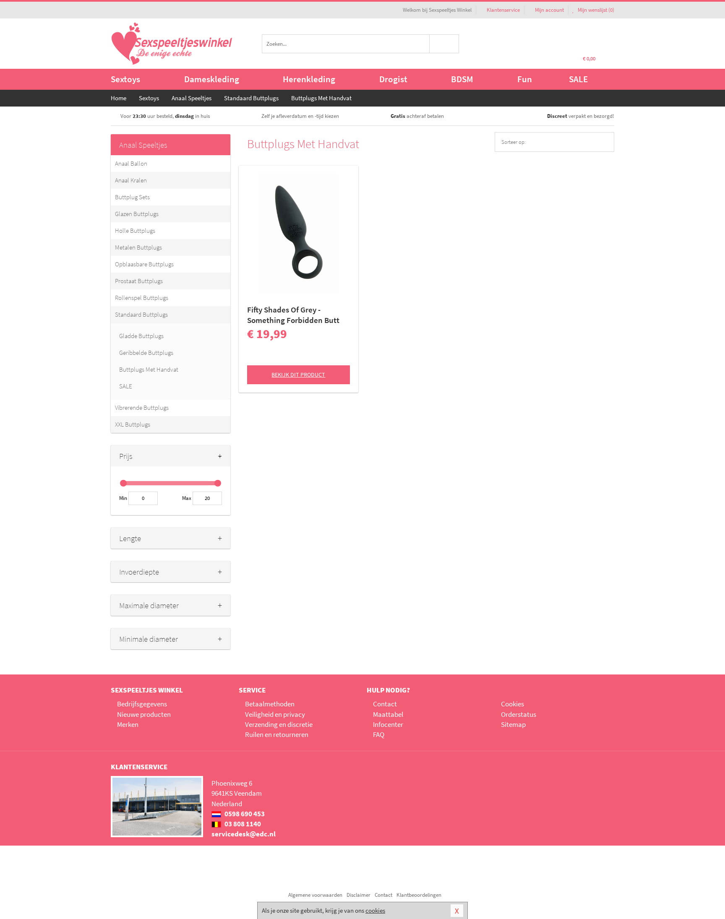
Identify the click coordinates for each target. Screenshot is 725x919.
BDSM (462, 79)
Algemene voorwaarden (315, 894)
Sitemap (513, 724)
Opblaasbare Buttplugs (144, 264)
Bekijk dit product (298, 374)
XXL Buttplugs (132, 424)
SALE (578, 79)
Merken (127, 724)
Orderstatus (518, 714)
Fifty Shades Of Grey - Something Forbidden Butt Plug (293, 315)
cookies (375, 910)
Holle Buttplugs (135, 230)
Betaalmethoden (270, 703)
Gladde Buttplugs (141, 336)
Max (186, 498)
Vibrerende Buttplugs (142, 407)
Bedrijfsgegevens (142, 703)
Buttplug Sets (132, 197)
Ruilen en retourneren (276, 734)
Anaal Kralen (131, 180)
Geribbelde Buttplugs (146, 353)
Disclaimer (358, 894)
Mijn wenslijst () (595, 9)
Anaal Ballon (131, 163)
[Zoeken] (444, 43)
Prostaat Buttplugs (139, 281)
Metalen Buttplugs (138, 247)
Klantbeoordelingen (418, 894)
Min (123, 498)
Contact (385, 703)
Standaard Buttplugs (141, 314)
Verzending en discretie (279, 724)
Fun (524, 79)
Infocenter (388, 724)
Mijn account (549, 9)
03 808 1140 (242, 823)
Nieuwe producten (144, 714)
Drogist (393, 79)
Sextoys (125, 79)
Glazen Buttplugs (137, 214)
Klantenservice (503, 9)
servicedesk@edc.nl (243, 833)
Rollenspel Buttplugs (141, 298)
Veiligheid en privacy (275, 714)
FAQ (378, 734)
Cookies (512, 703)
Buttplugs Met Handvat (148, 369)
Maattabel (388, 714)
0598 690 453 (244, 813)
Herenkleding (309, 79)
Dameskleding (211, 79)
